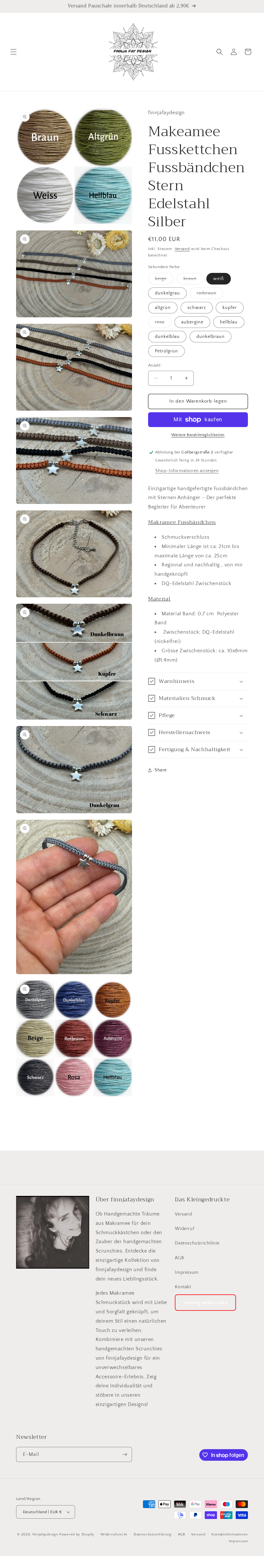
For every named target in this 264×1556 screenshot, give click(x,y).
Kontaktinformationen (230, 1534)
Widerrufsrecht (113, 1534)
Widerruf (184, 1228)
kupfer (229, 307)
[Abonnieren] (125, 1454)
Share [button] (161, 770)
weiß (218, 278)
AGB (179, 1258)
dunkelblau (167, 336)
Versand (182, 249)
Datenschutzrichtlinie (197, 1243)
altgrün (163, 307)
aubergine (192, 322)
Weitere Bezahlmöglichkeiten (198, 435)
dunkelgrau (167, 293)
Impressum (186, 1272)
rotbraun (210, 294)
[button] (13, 52)
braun (193, 280)
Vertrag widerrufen (205, 1302)
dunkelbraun (210, 336)
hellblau (229, 322)
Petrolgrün (166, 351)
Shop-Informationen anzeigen (187, 470)
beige (164, 280)
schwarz (196, 307)
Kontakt (183, 1287)
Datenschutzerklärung (153, 1534)
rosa (163, 323)
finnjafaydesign (45, 1534)
